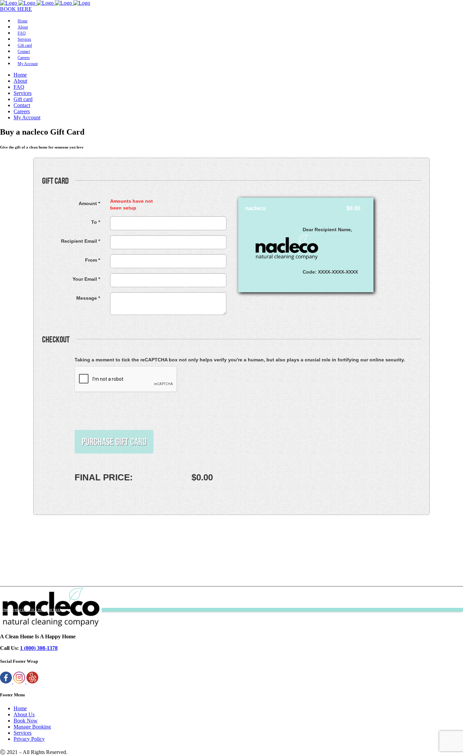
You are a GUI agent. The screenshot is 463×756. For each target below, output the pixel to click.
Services (23, 733)
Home (20, 708)
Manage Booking (32, 727)
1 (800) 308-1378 (39, 648)
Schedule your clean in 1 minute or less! (30, 610)
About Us (24, 714)
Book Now (26, 720)
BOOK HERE (16, 9)
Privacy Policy (29, 739)
